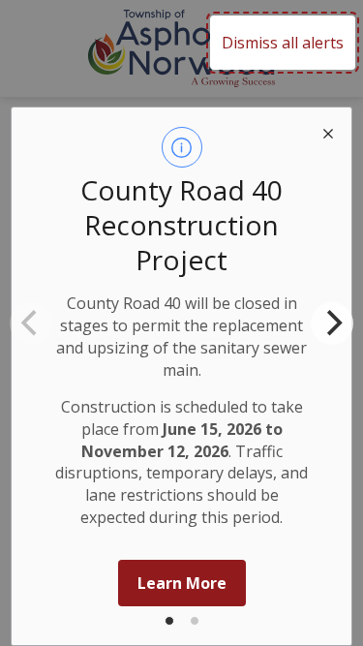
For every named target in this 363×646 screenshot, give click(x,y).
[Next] (332, 323)
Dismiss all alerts (283, 42)
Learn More (182, 583)
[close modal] (328, 131)
